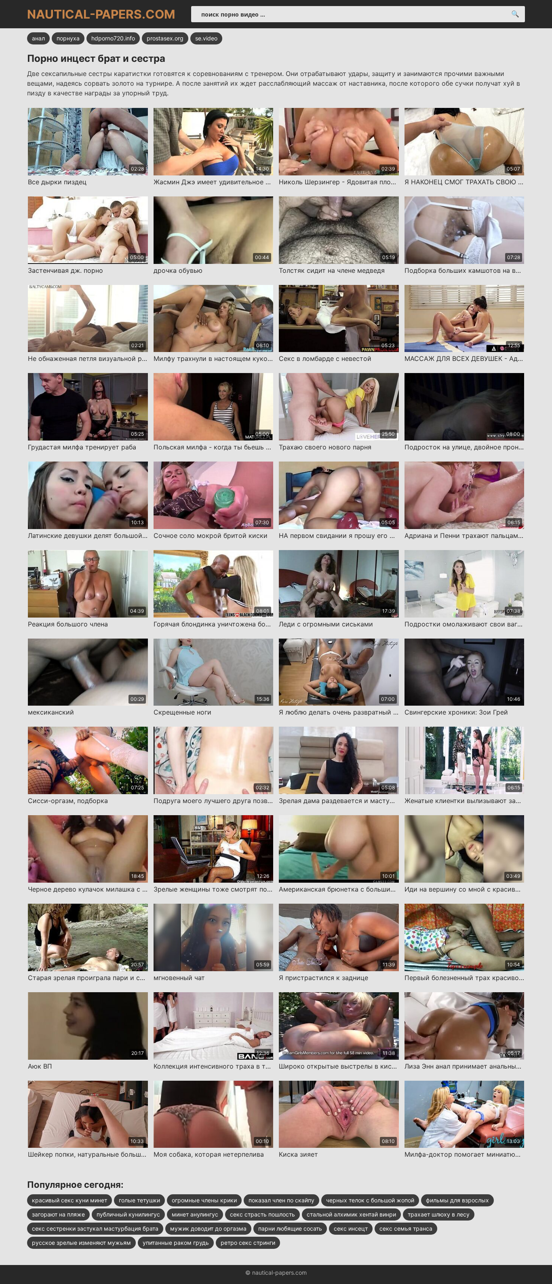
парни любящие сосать (290, 1228)
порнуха (68, 38)
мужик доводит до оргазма (208, 1228)
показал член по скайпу (281, 1200)
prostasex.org (165, 38)
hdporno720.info (113, 38)
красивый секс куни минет (69, 1200)
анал (38, 38)
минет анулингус (195, 1214)
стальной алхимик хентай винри (351, 1214)
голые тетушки (139, 1200)
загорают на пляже (58, 1214)
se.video (206, 38)
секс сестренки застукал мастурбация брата (95, 1228)
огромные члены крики (204, 1200)
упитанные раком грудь (176, 1242)
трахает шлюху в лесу (439, 1214)
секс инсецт (351, 1228)
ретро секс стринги (248, 1242)
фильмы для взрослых (457, 1200)
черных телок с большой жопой (370, 1200)
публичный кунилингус (128, 1214)
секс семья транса (405, 1228)
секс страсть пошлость (262, 1214)
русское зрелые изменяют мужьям (81, 1242)
